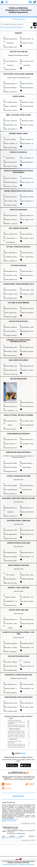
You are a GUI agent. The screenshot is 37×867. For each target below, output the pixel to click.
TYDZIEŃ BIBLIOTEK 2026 (10, 827)
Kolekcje (20, 27)
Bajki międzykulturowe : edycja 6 (14, 741)
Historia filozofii (11, 723)
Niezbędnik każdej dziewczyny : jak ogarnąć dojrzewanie (19, 730)
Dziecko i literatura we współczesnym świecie (17, 747)
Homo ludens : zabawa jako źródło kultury (16, 745)
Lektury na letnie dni (8, 802)
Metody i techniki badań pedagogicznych (16, 726)
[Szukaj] (34, 24)
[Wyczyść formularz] (31, 27)
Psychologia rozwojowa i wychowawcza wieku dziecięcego (20, 725)
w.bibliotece (8, 778)
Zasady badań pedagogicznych (14, 720)
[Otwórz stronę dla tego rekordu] (11, 37)
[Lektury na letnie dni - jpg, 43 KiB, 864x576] (9, 820)
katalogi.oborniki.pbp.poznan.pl (10, 819)
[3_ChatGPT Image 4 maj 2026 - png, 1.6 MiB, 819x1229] (12, 837)
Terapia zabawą (11, 742)
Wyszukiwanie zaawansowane (9, 27)
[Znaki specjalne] (35, 27)
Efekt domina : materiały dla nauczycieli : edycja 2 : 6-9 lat (20, 736)
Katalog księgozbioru (18, 19)
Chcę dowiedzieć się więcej (10, 864)
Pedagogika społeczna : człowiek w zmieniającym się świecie (20, 722)
